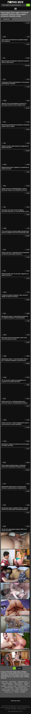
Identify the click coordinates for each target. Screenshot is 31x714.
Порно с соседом (19, 692)
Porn (22, 711)
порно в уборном (6, 690)
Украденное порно (8, 692)
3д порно (10, 684)
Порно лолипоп (18, 683)
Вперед (19, 668)
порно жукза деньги (21, 689)
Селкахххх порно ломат (8, 689)
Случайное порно (11, 686)
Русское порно (15, 690)
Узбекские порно (9, 687)
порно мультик (19, 684)
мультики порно (24, 690)
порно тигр (4, 681)
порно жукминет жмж (21, 687)
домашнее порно (23, 681)
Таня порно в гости (24, 686)
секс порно (12, 681)
